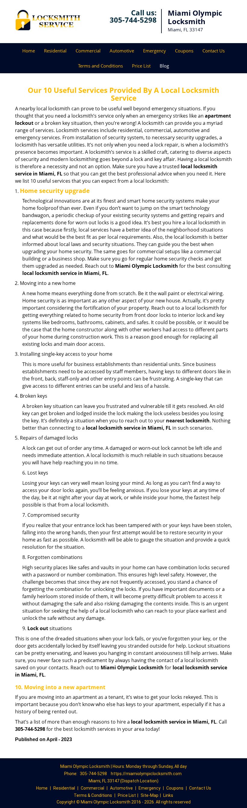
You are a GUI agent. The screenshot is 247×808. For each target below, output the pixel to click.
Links (168, 795)
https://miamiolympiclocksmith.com (146, 773)
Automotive (122, 51)
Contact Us (213, 51)
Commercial (88, 51)
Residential (55, 51)
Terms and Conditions (100, 66)
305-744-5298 (133, 20)
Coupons (184, 51)
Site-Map (149, 795)
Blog (164, 66)
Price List (141, 66)
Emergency (154, 51)
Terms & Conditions (93, 795)
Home (28, 51)
